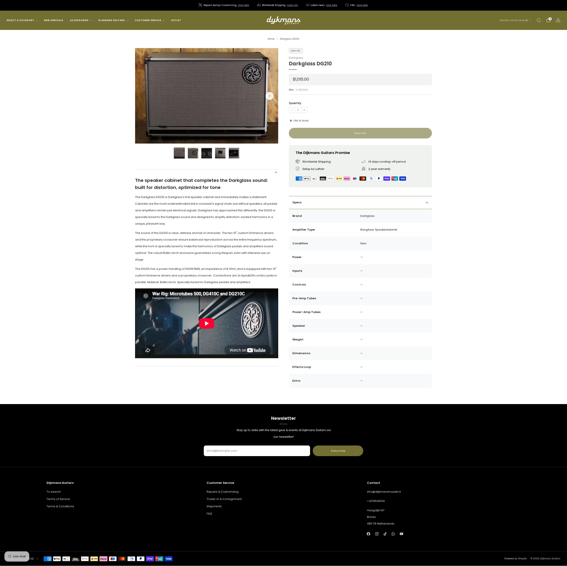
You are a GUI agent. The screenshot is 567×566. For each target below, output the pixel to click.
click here (243, 5)
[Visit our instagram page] (377, 534)
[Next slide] (269, 96)
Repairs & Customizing (223, 492)
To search (54, 492)
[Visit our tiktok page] (385, 534)
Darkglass (296, 58)
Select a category (20, 20)
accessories (79, 20)
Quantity (295, 103)
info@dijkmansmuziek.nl (384, 492)
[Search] (538, 20)
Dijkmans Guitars (111, 20)
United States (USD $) (514, 20)
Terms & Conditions (60, 506)
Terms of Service (58, 499)
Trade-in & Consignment (224, 499)
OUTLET (176, 20)
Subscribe (338, 451)
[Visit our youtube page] (401, 534)
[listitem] (224, 5)
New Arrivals (53, 20)
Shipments (214, 506)
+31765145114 (376, 501)
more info (292, 5)
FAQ (209, 513)
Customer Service (148, 20)
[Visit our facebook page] (369, 534)
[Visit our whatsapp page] (393, 534)
